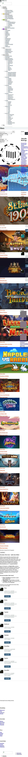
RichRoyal (6, 624)
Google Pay (10, 61)
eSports (6, 31)
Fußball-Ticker (8, 49)
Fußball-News (8, 50)
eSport (1, 734)
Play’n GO (10, 115)
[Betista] (1, 602)
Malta (9, 91)
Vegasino (6, 612)
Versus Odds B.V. (11, 99)
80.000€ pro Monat (12, 74)
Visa (9, 64)
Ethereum (10, 68)
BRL (9, 112)
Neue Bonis (7, 26)
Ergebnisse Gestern (9, 11)
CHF (9, 109)
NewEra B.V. (10, 97)
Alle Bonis (7, 20)
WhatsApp (2, 746)
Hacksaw (10, 119)
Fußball (6, 32)
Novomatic (2, 722)
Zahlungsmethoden (9, 59)
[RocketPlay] (1, 648)
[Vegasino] (1, 614)
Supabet (6, 658)
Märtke (5, 29)
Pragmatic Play (11, 114)
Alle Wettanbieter (8, 15)
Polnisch (9, 84)
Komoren (10, 87)
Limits (6, 71)
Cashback (10, 24)
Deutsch (9, 78)
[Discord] (0, 1)
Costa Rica (10, 92)
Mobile (9, 102)
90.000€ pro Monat (12, 73)
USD (9, 108)
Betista (5, 600)
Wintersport (7, 46)
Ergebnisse (5, 8)
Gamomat (10, 123)
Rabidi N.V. (10, 98)
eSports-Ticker (8, 52)
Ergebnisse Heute (8, 10)
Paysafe (1, 713)
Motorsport (7, 35)
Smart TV (10, 105)
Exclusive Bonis (8, 56)
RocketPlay (6, 646)
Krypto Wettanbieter (9, 18)
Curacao (9, 86)
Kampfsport (7, 39)
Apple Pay (10, 60)
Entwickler (7, 113)
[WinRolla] (1, 637)
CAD (9, 111)
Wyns (5, 588)
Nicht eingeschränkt (12, 72)
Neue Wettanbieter (9, 17)
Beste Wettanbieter (9, 16)
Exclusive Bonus (11, 23)
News (4, 47)
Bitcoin (9, 67)
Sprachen (7, 77)
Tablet (9, 104)
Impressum (19, 753)
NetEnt (9, 116)
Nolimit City (10, 118)
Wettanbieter (6, 13)
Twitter (1, 744)
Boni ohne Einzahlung (9, 27)
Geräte (6, 100)
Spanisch (10, 80)
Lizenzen (7, 85)
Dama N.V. (10, 95)
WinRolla (6, 635)
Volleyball (7, 40)
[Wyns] (1, 590)
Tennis (6, 36)
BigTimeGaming (11, 122)
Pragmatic (2, 724)
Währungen (7, 106)
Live (6, 9)
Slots (4, 125)
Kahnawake (10, 90)
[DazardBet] (1, 672)
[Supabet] (1, 660)
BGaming (10, 121)
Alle (1, 732)
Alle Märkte (7, 30)
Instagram (2, 745)
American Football (9, 44)
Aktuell (6, 53)
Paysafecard (10, 65)
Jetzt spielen (7, 596)
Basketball (7, 33)
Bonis (6, 19)
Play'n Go (2, 723)
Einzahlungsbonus (11, 22)
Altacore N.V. (11, 94)
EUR (9, 107)
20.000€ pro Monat (12, 75)
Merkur (1, 721)
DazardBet (6, 670)
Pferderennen (8, 38)
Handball (7, 43)
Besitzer (7, 93)
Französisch (10, 81)
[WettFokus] (7, 4)
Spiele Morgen (8, 12)
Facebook (2, 743)
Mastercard (10, 63)
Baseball (7, 42)
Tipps (1, 735)
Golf (6, 37)
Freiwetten (10, 25)
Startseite (4, 6)
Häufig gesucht (6, 54)
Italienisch (10, 82)
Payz (9, 66)
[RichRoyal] (1, 626)
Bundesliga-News (9, 51)
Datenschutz (19, 754)
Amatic (9, 120)
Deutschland (10, 88)
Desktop (9, 101)
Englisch (9, 79)
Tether (9, 70)
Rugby (6, 45)
